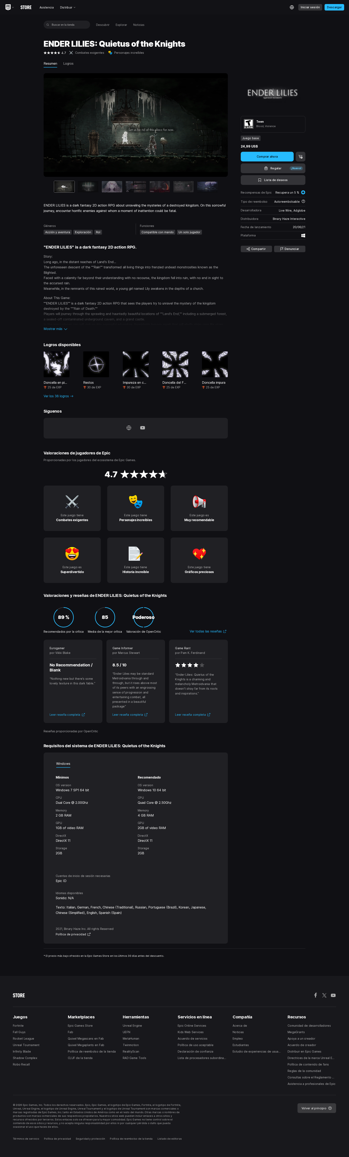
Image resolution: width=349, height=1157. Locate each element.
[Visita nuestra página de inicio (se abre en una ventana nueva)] (129, 428)
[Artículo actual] (64, 187)
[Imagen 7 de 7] (207, 187)
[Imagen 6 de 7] (183, 187)
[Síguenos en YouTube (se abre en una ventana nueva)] (142, 428)
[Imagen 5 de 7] (159, 187)
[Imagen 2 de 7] (88, 187)
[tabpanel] (136, 817)
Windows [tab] (63, 764)
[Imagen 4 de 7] (135, 187)
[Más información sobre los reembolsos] (303, 201)
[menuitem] (103, 25)
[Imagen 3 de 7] (112, 187)
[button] (136, 328)
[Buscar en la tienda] (47, 25)
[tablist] (136, 764)
